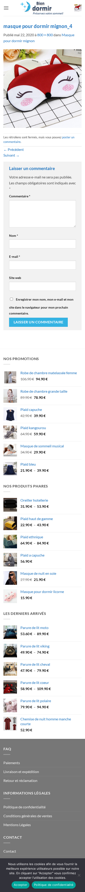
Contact (9, 851)
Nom (13, 235)
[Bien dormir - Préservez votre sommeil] (42, 8)
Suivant (11, 155)
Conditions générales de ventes (27, 816)
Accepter (20, 885)
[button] (6, 7)
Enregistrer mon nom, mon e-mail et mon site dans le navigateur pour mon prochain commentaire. (41, 306)
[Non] (79, 876)
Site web (15, 278)
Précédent (13, 149)
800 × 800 (45, 35)
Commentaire (19, 196)
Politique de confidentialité (24, 807)
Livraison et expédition (21, 771)
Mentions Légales (17, 824)
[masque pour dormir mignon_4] (42, 88)
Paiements (11, 763)
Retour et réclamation (20, 780)
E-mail (14, 256)
